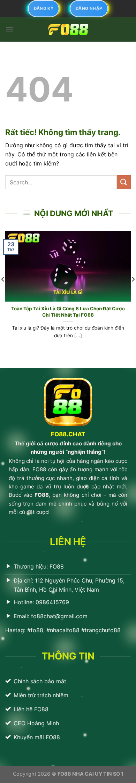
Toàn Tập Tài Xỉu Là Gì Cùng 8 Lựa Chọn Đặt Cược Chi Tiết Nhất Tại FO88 (68, 312)
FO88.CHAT (68, 434)
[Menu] (9, 29)
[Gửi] (124, 182)
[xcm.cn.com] (68, 29)
